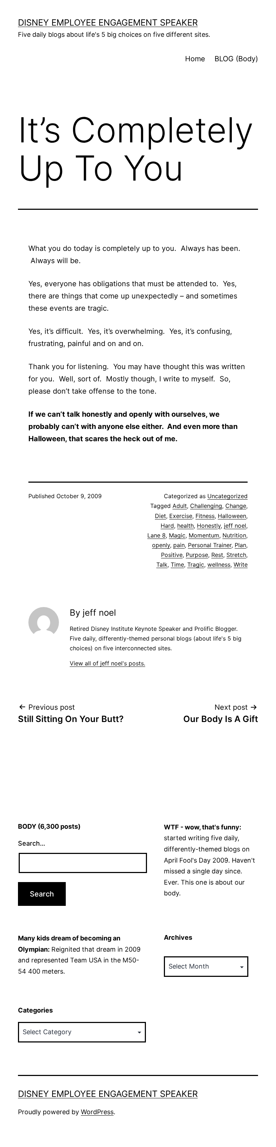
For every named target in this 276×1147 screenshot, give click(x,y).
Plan (240, 545)
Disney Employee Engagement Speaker (108, 22)
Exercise (180, 515)
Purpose (197, 554)
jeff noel (235, 525)
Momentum (204, 535)
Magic (177, 535)
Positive (172, 554)
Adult (179, 505)
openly (161, 545)
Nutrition (234, 535)
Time (177, 564)
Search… (31, 843)
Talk (161, 564)
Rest (217, 554)
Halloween (232, 515)
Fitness (205, 515)
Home (195, 58)
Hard (167, 525)
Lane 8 (156, 535)
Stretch (236, 554)
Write (241, 564)
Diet (160, 515)
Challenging (206, 505)
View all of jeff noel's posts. (107, 663)
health (185, 525)
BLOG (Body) (236, 58)
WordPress (97, 1112)
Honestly (209, 525)
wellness (218, 564)
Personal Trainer (209, 545)
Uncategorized (227, 496)
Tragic (195, 564)
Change (235, 505)
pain (179, 545)
